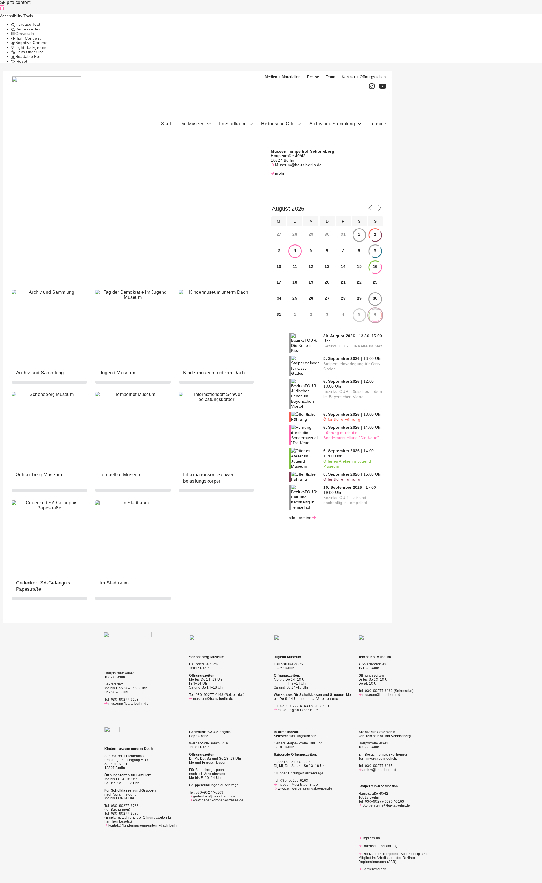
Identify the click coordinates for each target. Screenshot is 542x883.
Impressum (371, 838)
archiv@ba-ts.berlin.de (380, 770)
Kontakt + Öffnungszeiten (364, 77)
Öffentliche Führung (341, 419)
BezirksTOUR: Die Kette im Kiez (352, 346)
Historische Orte (277, 123)
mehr (280, 173)
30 (375, 298)
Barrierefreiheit (374, 869)
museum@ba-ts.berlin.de (128, 703)
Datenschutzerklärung (379, 846)
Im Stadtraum (232, 123)
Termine (378, 123)
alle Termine (300, 517)
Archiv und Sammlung (332, 123)
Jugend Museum (117, 372)
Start (166, 123)
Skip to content (15, 2)
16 (375, 266)
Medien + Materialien (282, 77)
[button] (2, 7)
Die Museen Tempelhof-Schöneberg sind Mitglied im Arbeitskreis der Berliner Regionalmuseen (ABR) (393, 858)
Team (330, 77)
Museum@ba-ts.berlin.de (298, 165)
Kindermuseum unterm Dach (214, 372)
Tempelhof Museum (121, 474)
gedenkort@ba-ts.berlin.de (214, 796)
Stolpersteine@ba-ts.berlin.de (386, 805)
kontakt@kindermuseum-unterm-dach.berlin (143, 825)
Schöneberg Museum (39, 474)
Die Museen (192, 123)
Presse (313, 77)
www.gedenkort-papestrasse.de (218, 800)
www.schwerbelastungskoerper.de (305, 788)
